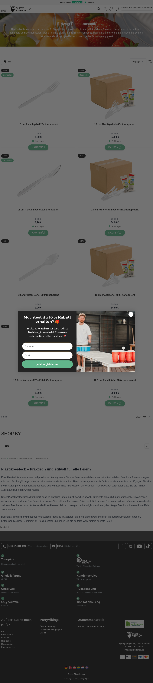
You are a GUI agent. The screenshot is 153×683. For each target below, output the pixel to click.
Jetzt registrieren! (47, 364)
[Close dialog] (131, 314)
